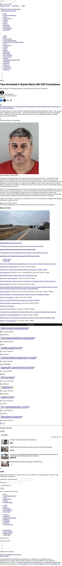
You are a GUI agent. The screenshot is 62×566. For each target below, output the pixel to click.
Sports (5, 23)
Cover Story (7, 512)
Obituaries (6, 25)
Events (5, 22)
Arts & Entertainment (9, 15)
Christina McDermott (13, 315)
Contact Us (6, 66)
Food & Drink (7, 18)
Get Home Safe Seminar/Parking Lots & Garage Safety (17, 339)
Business (3, 278)
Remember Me (6, 485)
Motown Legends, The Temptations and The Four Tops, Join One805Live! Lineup (24, 294)
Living (5, 17)
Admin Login (7, 535)
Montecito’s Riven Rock (7, 306)
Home (5, 35)
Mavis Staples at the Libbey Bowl (11, 417)
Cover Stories (7, 56)
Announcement (5, 272)
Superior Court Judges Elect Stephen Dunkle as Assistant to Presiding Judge (23, 269)
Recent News (7, 259)
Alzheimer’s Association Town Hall (11, 348)
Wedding (6, 58)
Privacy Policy (4, 556)
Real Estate (6, 26)
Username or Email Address (8, 479)
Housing (2, 315)
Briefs (1, 80)
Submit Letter (7, 533)
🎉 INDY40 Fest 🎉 (6, 388)
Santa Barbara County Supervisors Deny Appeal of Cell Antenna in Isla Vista (19, 256)
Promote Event (7, 502)
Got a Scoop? (11, 11)
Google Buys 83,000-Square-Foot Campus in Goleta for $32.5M (19, 300)
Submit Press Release (9, 518)
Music (2, 297)
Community (3, 266)
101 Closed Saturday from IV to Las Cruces (11, 243)
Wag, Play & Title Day (7, 378)
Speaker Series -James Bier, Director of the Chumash (17, 368)
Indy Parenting (7, 28)
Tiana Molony (10, 297)
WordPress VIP (55, 564)
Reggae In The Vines (7, 398)
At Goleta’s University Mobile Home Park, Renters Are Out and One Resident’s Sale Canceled (28, 312)
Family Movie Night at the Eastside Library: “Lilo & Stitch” (18, 358)
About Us (6, 65)
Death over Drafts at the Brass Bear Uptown (14, 329)
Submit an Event (5, 6)
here (46, 475)
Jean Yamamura (12, 278)
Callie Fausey (13, 266)
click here (24, 564)
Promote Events (8, 524)
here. (16, 491)
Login (23, 6)
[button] (31, 441)
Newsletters (15, 6)
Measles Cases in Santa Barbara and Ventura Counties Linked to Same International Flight (27, 318)
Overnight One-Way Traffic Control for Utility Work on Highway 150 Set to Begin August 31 (28, 281)
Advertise (6, 63)
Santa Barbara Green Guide (11, 60)
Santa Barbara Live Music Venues (13, 42)
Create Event (7, 68)
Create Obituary (8, 532)
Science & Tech (5, 303)
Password (3, 482)
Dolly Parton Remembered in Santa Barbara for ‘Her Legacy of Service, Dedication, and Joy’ (28, 264)
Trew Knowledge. (38, 564)
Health (2, 320)
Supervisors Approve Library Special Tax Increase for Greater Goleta (18, 249)
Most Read (6, 261)
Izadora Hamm (16, 303)
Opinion (5, 20)
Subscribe (4, 11)
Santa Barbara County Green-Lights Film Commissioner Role (18, 275)
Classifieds (6, 30)
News (5, 14)
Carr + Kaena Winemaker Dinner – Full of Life (14, 407)
